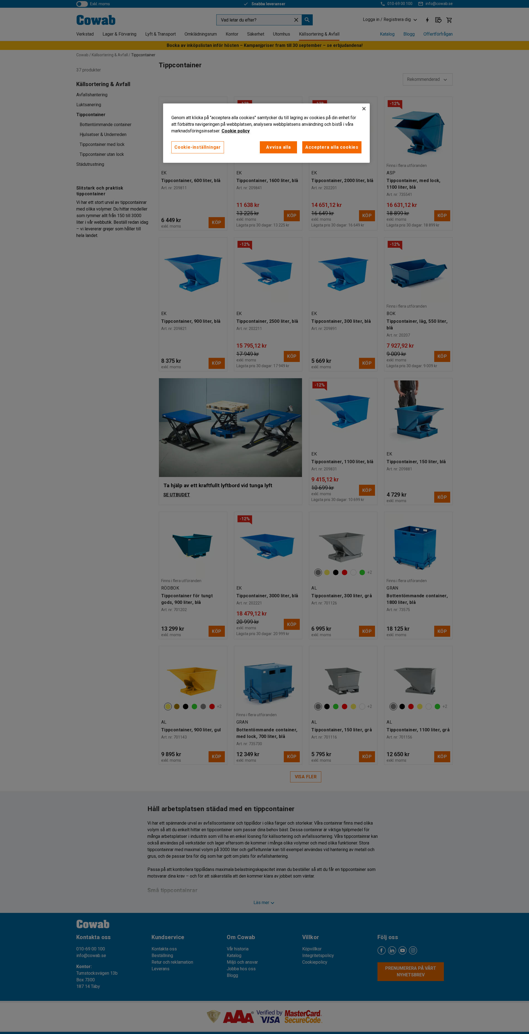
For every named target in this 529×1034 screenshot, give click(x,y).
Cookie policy (236, 131)
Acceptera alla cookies (331, 147)
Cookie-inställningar (197, 147)
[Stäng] (364, 109)
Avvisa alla (278, 147)
